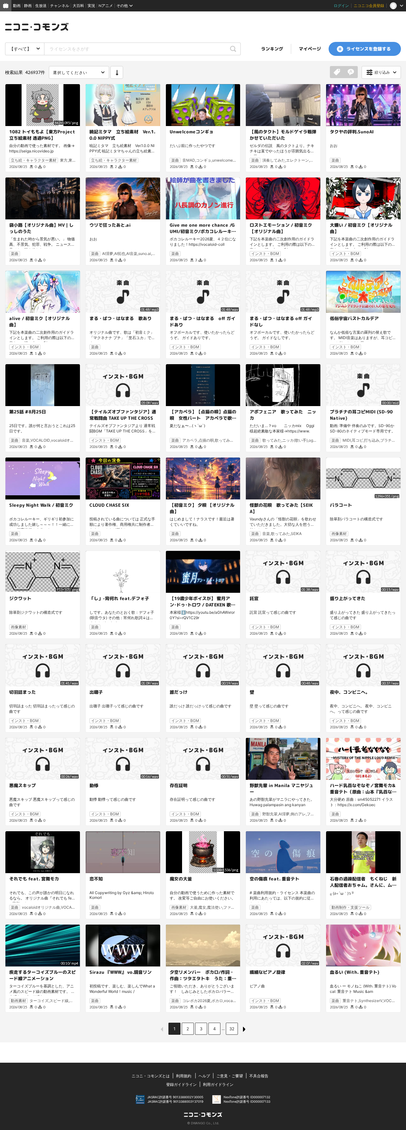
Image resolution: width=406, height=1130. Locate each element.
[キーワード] (351, 72)
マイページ (310, 49)
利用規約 (183, 1075)
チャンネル (59, 5)
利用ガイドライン (218, 1084)
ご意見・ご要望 (229, 1075)
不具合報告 (258, 1075)
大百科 (78, 5)
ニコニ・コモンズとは (151, 1075)
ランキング (272, 49)
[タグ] (337, 72)
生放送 (41, 5)
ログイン (341, 5)
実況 (91, 5)
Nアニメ (106, 5)
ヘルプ (204, 1075)
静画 (28, 5)
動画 (17, 5)
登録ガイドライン (181, 1084)
